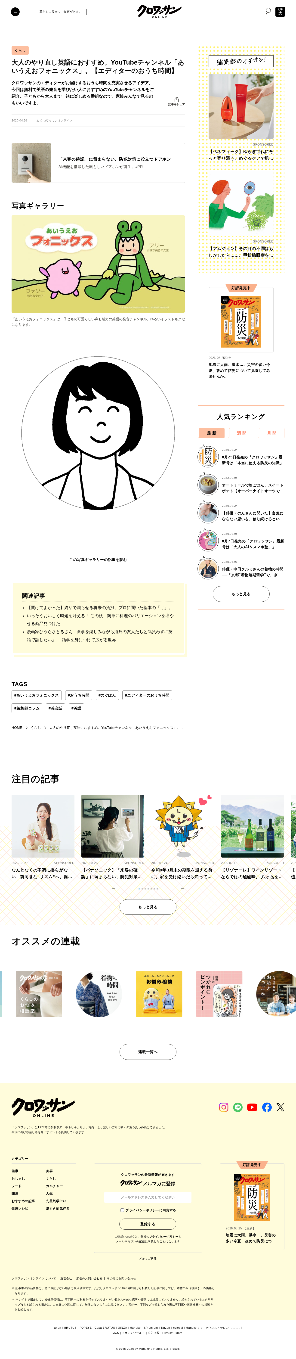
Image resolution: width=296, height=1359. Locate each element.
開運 (15, 1193)
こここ (235, 1327)
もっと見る (241, 594)
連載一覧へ (147, 1052)
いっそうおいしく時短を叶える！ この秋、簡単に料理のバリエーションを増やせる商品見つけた (100, 619)
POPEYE (86, 1327)
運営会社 (66, 1278)
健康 (15, 1171)
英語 (76, 708)
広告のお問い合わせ (89, 1278)
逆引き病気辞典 (58, 1208)
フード (17, 1186)
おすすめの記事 (23, 1201)
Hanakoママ (194, 1327)
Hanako (135, 1327)
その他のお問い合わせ (121, 1278)
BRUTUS (70, 1327)
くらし (20, 50)
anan (57, 1327)
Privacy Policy (172, 1332)
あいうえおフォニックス (36, 695)
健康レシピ (20, 1208)
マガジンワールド (133, 1332)
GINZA (122, 1327)
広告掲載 (153, 1332)
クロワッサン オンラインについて (34, 1278)
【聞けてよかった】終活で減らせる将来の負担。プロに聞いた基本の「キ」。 (100, 607)
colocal (178, 1327)
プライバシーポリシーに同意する (151, 1210)
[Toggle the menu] (15, 11)
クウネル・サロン (217, 1327)
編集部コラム (27, 708)
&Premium (151, 1327)
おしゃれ (18, 1178)
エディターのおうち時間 (147, 695)
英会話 (55, 708)
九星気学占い (56, 1201)
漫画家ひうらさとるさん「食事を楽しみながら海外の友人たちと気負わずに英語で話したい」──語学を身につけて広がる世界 (100, 635)
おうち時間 (78, 695)
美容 (49, 1171)
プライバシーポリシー (164, 1236)
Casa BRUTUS (105, 1327)
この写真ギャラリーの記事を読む (98, 560)
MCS (115, 1332)
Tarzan (165, 1327)
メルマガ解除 (148, 1258)
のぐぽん (107, 695)
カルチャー (54, 1186)
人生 (49, 1193)
